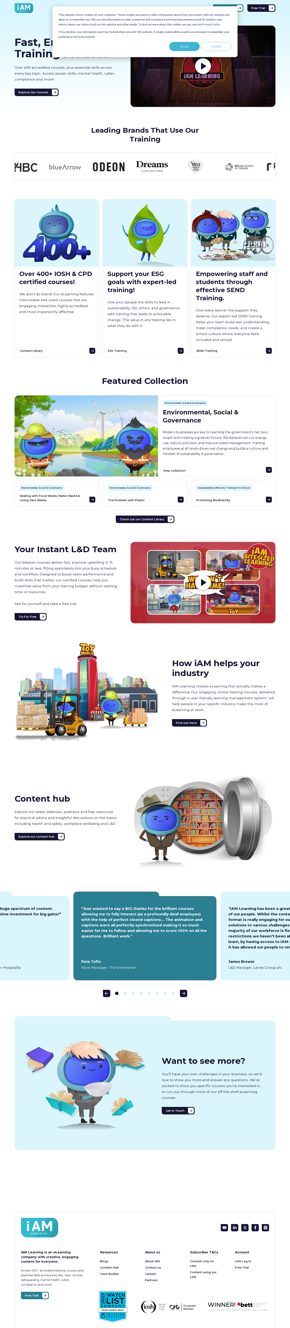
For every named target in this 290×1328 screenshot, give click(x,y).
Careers (150, 1274)
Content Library (31, 351)
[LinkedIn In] (234, 1227)
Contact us (153, 1267)
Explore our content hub (36, 836)
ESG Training (117, 351)
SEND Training (206, 351)
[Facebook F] (255, 1227)
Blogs (104, 1261)
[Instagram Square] (265, 1227)
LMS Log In (243, 1261)
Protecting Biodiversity (213, 500)
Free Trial (258, 8)
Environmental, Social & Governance (185, 403)
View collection (174, 470)
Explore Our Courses (33, 92)
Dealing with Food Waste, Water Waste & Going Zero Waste (50, 498)
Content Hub (109, 1267)
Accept (184, 46)
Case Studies (109, 1274)
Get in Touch (175, 1110)
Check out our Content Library (142, 519)
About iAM (152, 1261)
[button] (106, 993)
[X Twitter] (245, 1227)
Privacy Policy (211, 24)
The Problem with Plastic (126, 500)
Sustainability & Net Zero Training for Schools (224, 487)
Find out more (186, 723)
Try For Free (27, 617)
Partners (151, 1280)
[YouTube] (224, 1227)
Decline (216, 46)
